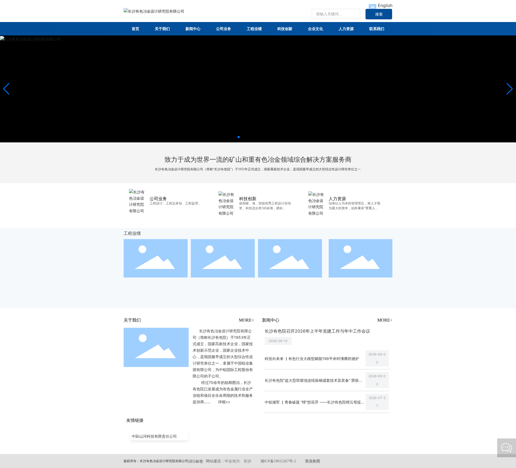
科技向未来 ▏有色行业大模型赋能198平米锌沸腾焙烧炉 (312, 358)
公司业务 (158, 198)
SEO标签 (195, 461)
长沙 (247, 461)
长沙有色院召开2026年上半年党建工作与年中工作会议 (317, 331)
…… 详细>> (217, 401)
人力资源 (337, 198)
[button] (239, 137)
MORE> (246, 320)
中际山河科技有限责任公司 (154, 436)
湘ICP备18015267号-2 (278, 461)
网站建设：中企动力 (223, 461)
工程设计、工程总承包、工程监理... (175, 203)
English (385, 5)
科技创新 (247, 198)
